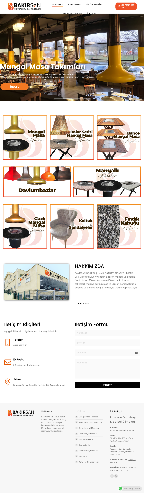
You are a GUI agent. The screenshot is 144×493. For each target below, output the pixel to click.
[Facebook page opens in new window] (112, 476)
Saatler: (113, 446)
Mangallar (83, 456)
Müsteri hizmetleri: (119, 459)
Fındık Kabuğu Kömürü (88, 450)
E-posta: (114, 427)
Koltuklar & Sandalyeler (89, 462)
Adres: (113, 435)
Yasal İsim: (115, 467)
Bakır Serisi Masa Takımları (90, 422)
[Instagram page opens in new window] (116, 476)
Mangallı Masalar (86, 439)
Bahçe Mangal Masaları (89, 428)
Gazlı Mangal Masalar (88, 433)
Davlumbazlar (85, 445)
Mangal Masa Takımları (88, 416)
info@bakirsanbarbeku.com (122, 430)
